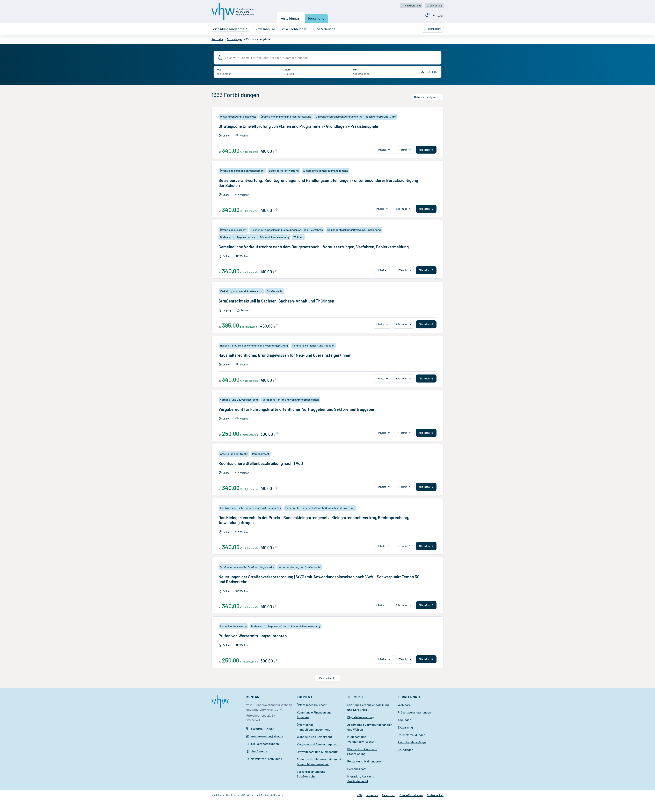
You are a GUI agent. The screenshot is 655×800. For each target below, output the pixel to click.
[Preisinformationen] (276, 150)
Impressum (372, 795)
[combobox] (332, 57)
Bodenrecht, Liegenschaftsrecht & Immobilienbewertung (319, 761)
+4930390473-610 (262, 729)
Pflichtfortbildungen (411, 735)
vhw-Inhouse (265, 29)
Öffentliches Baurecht (312, 705)
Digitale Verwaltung (360, 717)
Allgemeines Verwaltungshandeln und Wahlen (369, 727)
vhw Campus (259, 751)
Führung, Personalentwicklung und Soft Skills (368, 707)
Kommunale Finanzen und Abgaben (314, 714)
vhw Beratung (413, 5)
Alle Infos (424, 149)
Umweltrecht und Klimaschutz (317, 752)
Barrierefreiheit (435, 795)
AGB (359, 795)
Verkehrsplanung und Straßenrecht (311, 774)
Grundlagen (405, 750)
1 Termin (402, 149)
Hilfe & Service (324, 29)
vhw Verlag (436, 5)
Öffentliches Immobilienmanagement (313, 727)
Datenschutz (388, 795)
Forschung (316, 18)
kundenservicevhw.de (267, 736)
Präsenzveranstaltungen (414, 712)
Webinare (404, 705)
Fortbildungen (290, 18)
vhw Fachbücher (294, 29)
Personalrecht (357, 769)
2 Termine (401, 208)
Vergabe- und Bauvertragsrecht (318, 744)
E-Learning (405, 727)
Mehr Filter (432, 72)
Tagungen (404, 720)
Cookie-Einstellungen (411, 795)
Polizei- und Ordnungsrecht (365, 761)
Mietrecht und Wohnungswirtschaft (361, 739)
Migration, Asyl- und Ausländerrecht (360, 778)
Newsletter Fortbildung (266, 759)
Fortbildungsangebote (228, 29)
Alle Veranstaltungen (265, 744)
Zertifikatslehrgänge (412, 742)
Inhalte (382, 149)
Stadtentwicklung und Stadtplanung (362, 751)
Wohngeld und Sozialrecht (314, 737)
